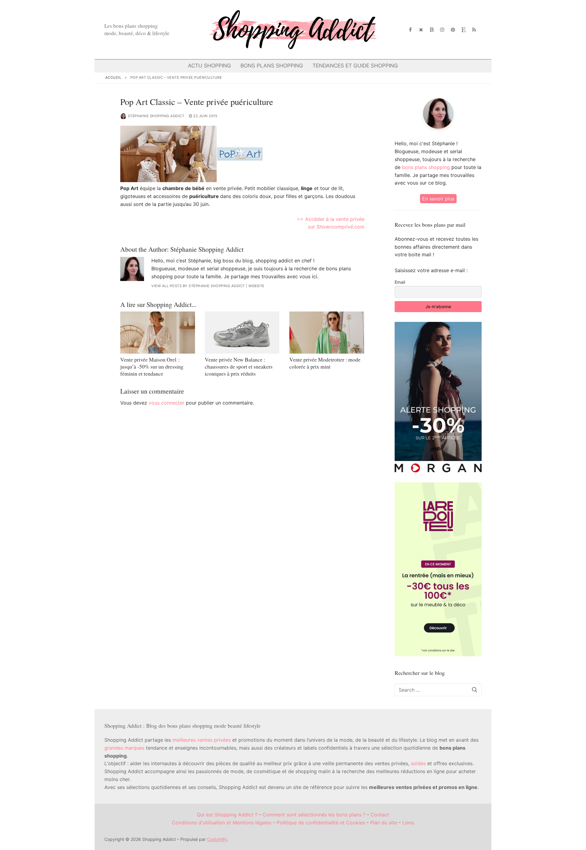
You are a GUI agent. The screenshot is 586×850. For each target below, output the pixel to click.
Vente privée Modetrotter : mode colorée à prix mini (324, 363)
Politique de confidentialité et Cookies (321, 822)
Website (256, 286)
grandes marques (124, 748)
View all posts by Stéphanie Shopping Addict (198, 286)
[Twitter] (421, 29)
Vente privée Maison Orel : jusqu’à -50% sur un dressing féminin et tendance (151, 366)
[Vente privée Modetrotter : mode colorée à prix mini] (326, 333)
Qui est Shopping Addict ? (227, 815)
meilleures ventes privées (201, 740)
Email (400, 282)
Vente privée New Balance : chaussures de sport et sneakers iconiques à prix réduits (239, 366)
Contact (380, 815)
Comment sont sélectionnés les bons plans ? (313, 815)
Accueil (113, 77)
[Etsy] (463, 29)
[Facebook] (410, 29)
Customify (217, 839)
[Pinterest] (453, 29)
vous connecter (166, 403)
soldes (418, 763)
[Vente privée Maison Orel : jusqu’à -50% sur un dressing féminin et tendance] (157, 333)
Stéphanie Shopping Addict (156, 116)
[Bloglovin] (431, 29)
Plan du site (383, 822)
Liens (408, 822)
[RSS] (474, 29)
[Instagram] (442, 29)
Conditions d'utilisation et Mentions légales (221, 822)
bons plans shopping (426, 167)
